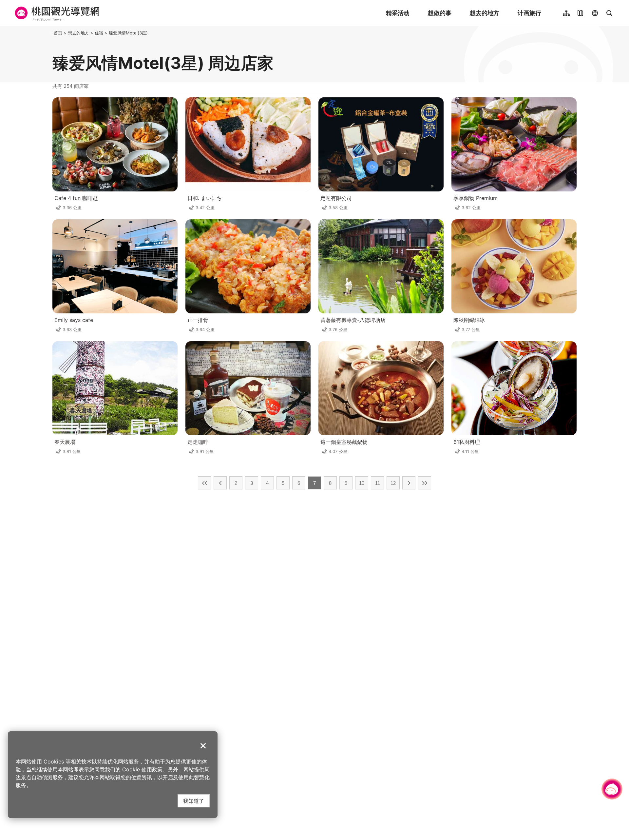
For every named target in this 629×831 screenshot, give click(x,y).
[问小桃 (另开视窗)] (611, 789)
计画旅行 (529, 13)
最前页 (204, 482)
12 (393, 483)
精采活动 (398, 13)
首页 (58, 32)
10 (361, 483)
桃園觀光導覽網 (56, 13)
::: (50, 32)
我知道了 (193, 800)
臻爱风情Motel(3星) (128, 32)
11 (377, 483)
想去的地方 (484, 13)
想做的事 (439, 13)
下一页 (408, 482)
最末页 (424, 482)
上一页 (220, 482)
